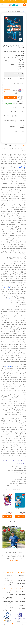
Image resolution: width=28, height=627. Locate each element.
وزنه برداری (17, 76)
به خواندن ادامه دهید (13, 560)
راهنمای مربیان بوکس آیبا (7, 509)
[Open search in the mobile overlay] (21, 5)
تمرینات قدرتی (22, 167)
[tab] (22, 145)
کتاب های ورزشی (17, 73)
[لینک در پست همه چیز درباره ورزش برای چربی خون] (13, 537)
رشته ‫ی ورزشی (8, 366)
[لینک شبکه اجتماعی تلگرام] (4, 79)
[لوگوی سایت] (13, 5)
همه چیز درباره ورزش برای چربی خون (13, 552)
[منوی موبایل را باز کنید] (24, 4)
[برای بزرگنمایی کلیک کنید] (20, 39)
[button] (20, 516)
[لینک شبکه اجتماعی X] (10, 79)
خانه (24, 11)
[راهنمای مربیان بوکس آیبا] (7, 500)
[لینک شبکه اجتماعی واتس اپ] (6, 79)
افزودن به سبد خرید (10, 98)
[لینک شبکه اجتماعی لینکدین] (8, 79)
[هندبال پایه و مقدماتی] (20, 500)
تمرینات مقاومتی (8, 288)
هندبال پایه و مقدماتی (20, 509)
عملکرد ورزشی (8, 299)
